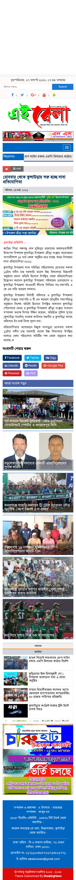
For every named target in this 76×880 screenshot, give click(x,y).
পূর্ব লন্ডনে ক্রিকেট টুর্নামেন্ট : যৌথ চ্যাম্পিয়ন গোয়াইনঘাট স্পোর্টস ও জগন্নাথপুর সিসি (33, 423)
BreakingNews (53, 876)
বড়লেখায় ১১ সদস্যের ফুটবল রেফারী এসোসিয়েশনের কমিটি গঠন (29, 549)
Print (32, 373)
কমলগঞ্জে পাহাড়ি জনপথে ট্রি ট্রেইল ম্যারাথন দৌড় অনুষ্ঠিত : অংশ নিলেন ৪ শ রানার (37, 507)
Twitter (34, 358)
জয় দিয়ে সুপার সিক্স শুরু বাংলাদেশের (29, 635)
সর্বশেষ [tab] (38, 646)
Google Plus (55, 365)
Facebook (13, 358)
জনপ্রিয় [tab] (38, 651)
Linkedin (12, 365)
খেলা (18, 168)
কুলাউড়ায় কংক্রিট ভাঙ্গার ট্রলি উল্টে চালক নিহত (49, 707)
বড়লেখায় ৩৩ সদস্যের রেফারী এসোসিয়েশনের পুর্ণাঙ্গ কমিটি (35, 465)
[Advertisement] (38, 38)
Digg (52, 358)
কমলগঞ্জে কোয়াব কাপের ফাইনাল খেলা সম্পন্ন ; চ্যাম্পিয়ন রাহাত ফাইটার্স (35, 591)
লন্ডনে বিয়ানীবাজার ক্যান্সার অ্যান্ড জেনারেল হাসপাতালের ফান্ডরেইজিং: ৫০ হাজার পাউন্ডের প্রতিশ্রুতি (49, 693)
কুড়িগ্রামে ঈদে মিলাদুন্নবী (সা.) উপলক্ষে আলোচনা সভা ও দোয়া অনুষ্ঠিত (47, 677)
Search (63, 86)
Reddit (32, 365)
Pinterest (13, 373)
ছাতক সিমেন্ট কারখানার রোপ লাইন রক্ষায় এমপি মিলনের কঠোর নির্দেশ (49, 659)
